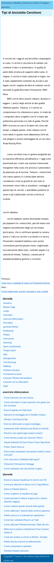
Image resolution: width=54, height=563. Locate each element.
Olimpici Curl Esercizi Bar (16, 419)
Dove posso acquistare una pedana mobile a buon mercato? (27, 453)
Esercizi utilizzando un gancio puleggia (22, 424)
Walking (7, 366)
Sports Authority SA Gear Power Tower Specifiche (27, 442)
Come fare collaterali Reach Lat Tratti (21, 520)
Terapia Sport (9, 350)
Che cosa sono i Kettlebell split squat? (22, 459)
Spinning (7, 342)
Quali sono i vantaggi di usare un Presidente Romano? (27, 283)
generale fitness (10, 327)
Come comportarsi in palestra (17, 546)
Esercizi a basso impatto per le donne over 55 (25, 480)
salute (36, 3)
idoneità (5, 7)
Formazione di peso (12, 374)
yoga (5, 386)
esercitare (7, 315)
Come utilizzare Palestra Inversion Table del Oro (26, 524)
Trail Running (9, 362)
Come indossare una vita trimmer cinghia (23, 469)
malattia (17, 3)
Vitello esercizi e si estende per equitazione (24, 515)
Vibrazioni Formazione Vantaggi (19, 464)
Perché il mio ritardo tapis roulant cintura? (23, 433)
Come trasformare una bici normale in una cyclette (24, 291)
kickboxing (8, 331)
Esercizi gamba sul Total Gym (18, 410)
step (5, 354)
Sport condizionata (12, 346)
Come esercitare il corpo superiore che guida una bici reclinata (27, 404)
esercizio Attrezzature (13, 319)
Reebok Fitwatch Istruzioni (16, 551)
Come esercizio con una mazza (18, 398)
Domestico (7, 3)
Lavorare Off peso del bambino (17, 378)
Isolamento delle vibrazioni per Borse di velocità (26, 428)
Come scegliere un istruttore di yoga (20, 494)
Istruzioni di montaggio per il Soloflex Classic (25, 415)
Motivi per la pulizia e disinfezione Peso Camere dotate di (26, 531)
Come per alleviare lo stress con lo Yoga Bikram (26, 484)
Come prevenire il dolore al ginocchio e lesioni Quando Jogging (25, 500)
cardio (6, 311)
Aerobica (7, 303)
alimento (27, 3)
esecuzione (8, 339)
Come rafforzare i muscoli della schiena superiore (27, 511)
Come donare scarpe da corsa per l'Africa (23, 438)
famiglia (44, 3)
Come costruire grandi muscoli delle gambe (24, 506)
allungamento (9, 358)
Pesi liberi (8, 323)
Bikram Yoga (9, 307)
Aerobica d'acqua (11, 370)
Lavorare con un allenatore (15, 382)
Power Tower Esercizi (14, 447)
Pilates (6, 335)
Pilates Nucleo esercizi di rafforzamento (22, 542)
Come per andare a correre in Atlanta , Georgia (25, 537)
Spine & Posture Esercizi (15, 489)
